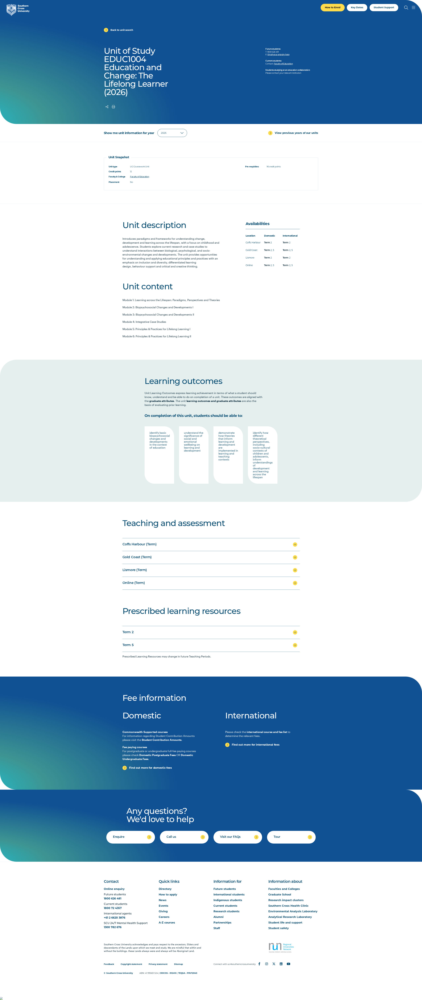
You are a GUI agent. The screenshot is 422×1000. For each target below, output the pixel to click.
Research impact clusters (286, 900)
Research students (226, 911)
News (162, 900)
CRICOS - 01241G (168, 973)
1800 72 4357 (113, 908)
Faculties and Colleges (284, 889)
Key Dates (357, 7)
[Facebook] (259, 964)
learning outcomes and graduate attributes (213, 400)
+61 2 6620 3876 (114, 917)
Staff (216, 928)
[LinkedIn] (281, 964)
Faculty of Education (283, 64)
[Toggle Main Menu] (413, 7)
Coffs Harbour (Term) (139, 544)
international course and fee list (267, 731)
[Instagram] (266, 964)
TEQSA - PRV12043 (187, 973)
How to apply (168, 894)
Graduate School (279, 894)
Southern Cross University (119, 973)
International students (229, 894)
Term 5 (128, 645)
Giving (163, 911)
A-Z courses (167, 922)
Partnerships (222, 922)
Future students (224, 889)
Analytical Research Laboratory (290, 917)
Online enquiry (114, 889)
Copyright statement (131, 964)
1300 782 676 (112, 927)
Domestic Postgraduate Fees (157, 755)
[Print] (113, 107)
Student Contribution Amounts (161, 739)
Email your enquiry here (278, 55)
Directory (165, 889)
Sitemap (178, 964)
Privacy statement (158, 964)
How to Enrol (332, 7)
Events (163, 905)
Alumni (218, 917)
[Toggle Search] (406, 7)
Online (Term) (133, 583)
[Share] (107, 107)
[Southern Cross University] (18, 10)
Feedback (109, 964)
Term (267, 243)
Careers (164, 917)
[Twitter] (273, 964)
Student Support (384, 7)
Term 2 (128, 632)
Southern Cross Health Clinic (288, 905)
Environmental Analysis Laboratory (292, 911)
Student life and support (285, 922)
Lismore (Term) (134, 570)
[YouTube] (288, 964)
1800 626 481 (112, 898)
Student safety (278, 928)
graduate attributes (161, 400)
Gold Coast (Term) (137, 557)
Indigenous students (227, 900)
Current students (225, 905)
